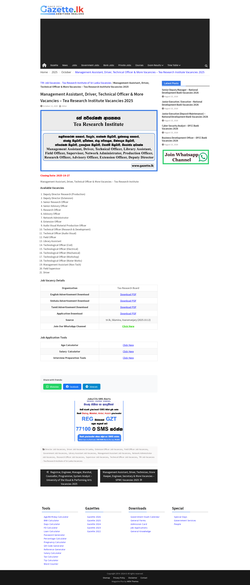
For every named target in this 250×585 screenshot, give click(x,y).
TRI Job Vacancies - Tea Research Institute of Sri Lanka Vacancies (75, 82)
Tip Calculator (51, 560)
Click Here (128, 345)
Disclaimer (132, 577)
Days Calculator (52, 524)
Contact (143, 577)
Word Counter (51, 564)
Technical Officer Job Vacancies (123, 457)
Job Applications (139, 527)
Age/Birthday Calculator (56, 516)
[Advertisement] (125, 40)
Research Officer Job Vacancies (70, 457)
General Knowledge (141, 531)
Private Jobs (124, 65)
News (65, 65)
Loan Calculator (52, 531)
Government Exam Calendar (145, 516)
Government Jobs (90, 65)
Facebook (74, 386)
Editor (64, 106)
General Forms (138, 520)
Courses (139, 65)
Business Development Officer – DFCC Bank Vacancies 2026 (184, 139)
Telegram (93, 386)
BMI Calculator (51, 520)
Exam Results (154, 65)
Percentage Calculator (55, 538)
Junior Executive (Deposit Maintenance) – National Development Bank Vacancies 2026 (185, 115)
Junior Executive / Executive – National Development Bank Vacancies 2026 (182, 103)
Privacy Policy (119, 577)
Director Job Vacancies (55, 449)
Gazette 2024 (94, 524)
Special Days (180, 516)
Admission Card (139, 524)
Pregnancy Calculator (55, 542)
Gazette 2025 (94, 520)
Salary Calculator (52, 553)
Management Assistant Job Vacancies (114, 453)
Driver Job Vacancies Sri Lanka (80, 449)
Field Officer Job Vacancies (136, 449)
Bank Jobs (108, 65)
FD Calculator (51, 527)
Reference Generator (55, 549)
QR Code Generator (54, 545)
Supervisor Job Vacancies (97, 457)
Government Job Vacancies (55, 453)
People (177, 524)
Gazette (54, 65)
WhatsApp (54, 386)
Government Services (185, 520)
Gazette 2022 (94, 531)
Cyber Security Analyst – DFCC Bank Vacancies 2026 (180, 127)
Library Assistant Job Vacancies (82, 453)
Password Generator (54, 535)
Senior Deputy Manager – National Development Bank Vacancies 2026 (180, 91)
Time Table (173, 65)
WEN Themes (132, 581)
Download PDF (128, 294)
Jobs (74, 65)
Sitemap (106, 577)
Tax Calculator (51, 556)
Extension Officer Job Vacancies (109, 449)
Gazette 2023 (94, 527)
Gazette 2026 (94, 516)
